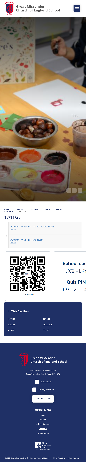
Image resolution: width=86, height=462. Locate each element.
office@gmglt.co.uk (46, 389)
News (43, 415)
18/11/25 (22, 211)
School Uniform (43, 424)
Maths (59, 209)
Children (19, 209)
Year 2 (47, 209)
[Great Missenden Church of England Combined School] (9, 8)
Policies (43, 419)
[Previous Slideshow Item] (68, 190)
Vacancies (43, 429)
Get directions (44, 399)
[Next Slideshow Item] (74, 190)
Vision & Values (43, 433)
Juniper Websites (73, 458)
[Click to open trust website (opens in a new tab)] (43, 446)
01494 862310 (46, 381)
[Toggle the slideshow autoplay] (80, 190)
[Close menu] (77, 8)
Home (6, 209)
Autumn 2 (8, 211)
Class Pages (33, 209)
